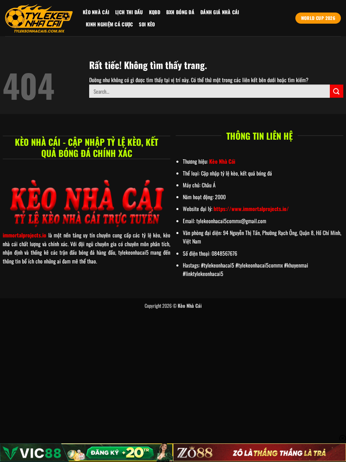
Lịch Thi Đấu (129, 12)
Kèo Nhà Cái (96, 12)
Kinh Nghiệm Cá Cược (109, 24)
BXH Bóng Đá (180, 12)
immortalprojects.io (24, 235)
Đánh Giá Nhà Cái (219, 12)
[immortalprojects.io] (39, 18)
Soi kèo (147, 24)
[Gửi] (336, 91)
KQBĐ (154, 12)
